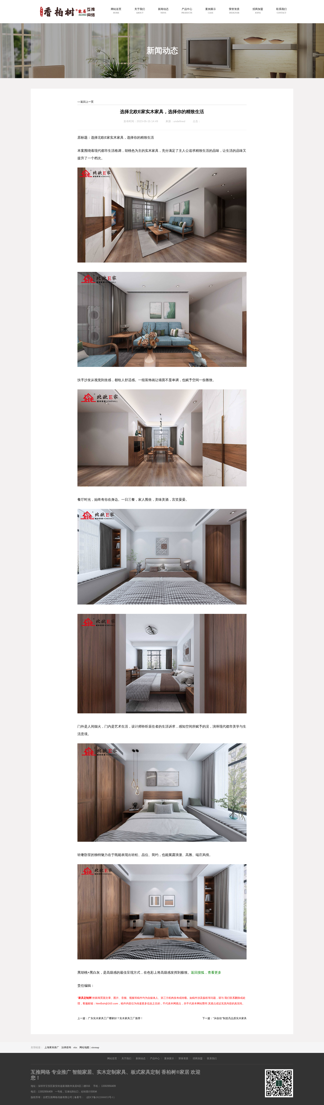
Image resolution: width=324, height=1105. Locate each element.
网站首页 (112, 1058)
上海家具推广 (51, 1047)
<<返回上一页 (85, 101)
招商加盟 (197, 1058)
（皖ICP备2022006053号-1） (100, 1097)
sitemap (95, 1047)
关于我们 (126, 1058)
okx (75, 1047)
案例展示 (169, 1058)
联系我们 (212, 1058)
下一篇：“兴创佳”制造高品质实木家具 (224, 1018)
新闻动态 (141, 1058)
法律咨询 (66, 1047)
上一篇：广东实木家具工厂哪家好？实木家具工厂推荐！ (110, 1018)
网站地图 (84, 1047)
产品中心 (155, 1058)
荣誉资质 (183, 1058)
